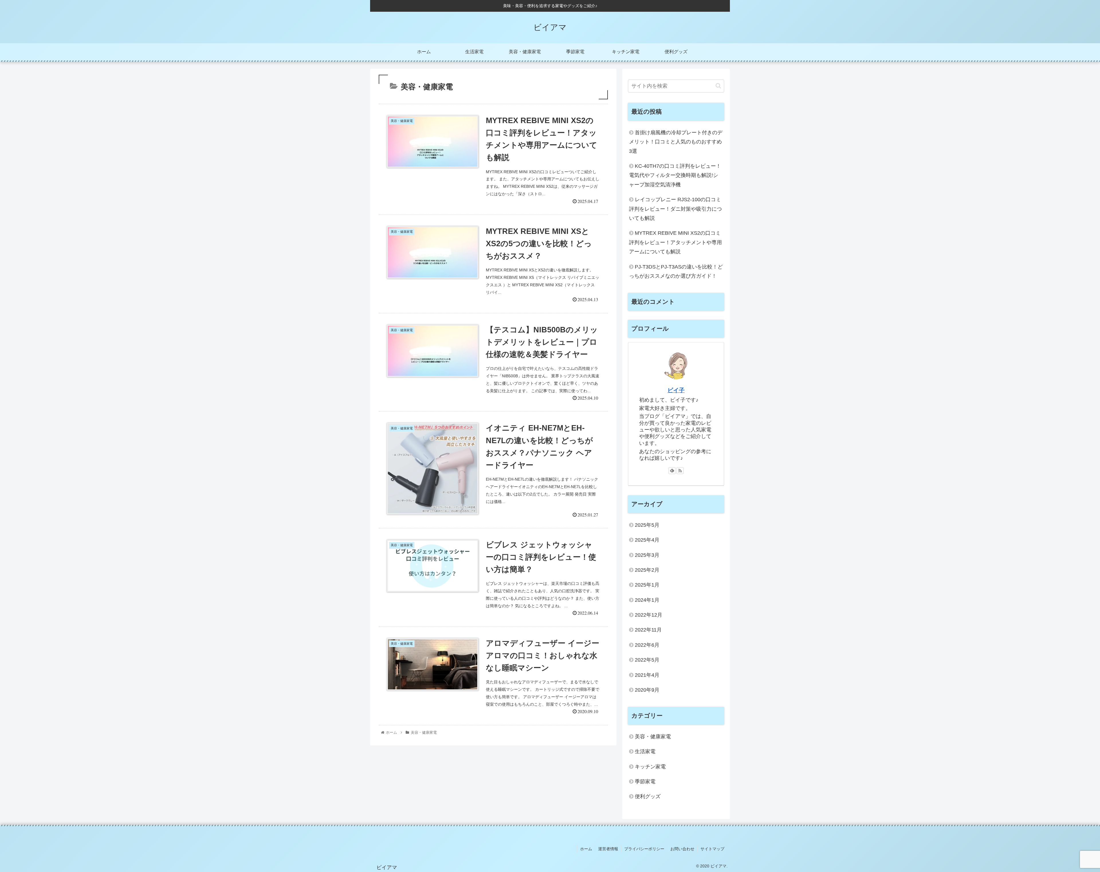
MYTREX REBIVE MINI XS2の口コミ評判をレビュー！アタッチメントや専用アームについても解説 (675, 242)
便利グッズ (648, 796)
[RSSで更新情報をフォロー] (680, 470)
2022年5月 (647, 660)
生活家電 (645, 751)
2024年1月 (647, 600)
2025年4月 (647, 540)
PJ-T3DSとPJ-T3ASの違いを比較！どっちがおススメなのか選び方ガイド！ (676, 271)
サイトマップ (712, 849)
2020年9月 (647, 690)
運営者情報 (608, 849)
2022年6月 (647, 645)
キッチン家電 (650, 767)
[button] (718, 85)
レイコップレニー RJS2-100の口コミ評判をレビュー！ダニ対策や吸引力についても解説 (675, 209)
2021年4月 (647, 675)
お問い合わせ (682, 849)
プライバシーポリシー (644, 849)
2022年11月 (648, 630)
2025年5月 (647, 525)
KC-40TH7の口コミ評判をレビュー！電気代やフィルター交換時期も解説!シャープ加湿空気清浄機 (675, 175)
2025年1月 (647, 585)
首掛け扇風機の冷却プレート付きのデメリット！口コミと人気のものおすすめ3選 (675, 142)
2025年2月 (647, 570)
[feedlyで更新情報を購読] (672, 470)
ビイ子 (676, 390)
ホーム (586, 849)
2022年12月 (648, 615)
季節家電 (645, 781)
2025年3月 (647, 555)
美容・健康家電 (653, 736)
